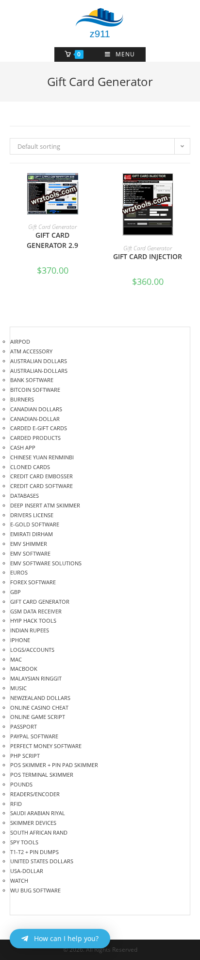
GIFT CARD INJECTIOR (147, 256)
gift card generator (52, 227)
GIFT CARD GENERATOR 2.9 (52, 240)
